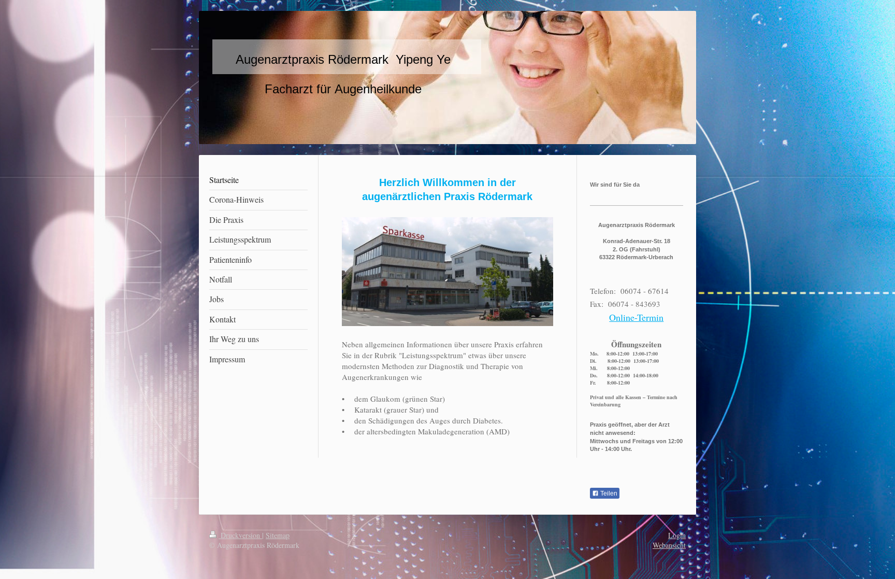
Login (677, 535)
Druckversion (240, 535)
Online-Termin (636, 317)
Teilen (608, 493)
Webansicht (669, 545)
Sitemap (278, 535)
